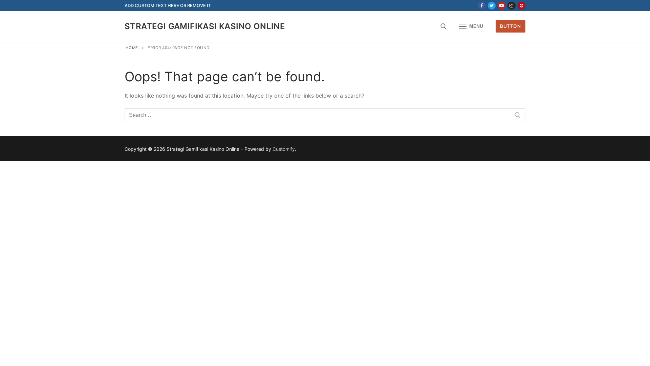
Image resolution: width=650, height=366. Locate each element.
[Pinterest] (521, 5)
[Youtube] (501, 5)
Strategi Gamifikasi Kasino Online (205, 26)
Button (510, 26)
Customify (284, 149)
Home (132, 47)
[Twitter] (492, 5)
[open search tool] (443, 26)
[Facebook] (481, 5)
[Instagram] (511, 5)
